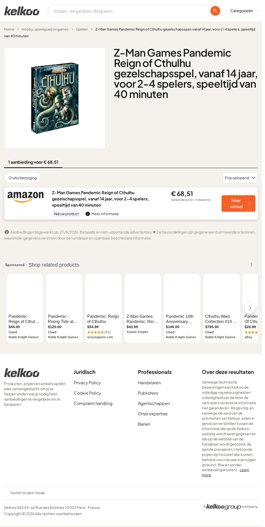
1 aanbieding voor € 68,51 (33, 162)
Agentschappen (154, 403)
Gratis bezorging (23, 177)
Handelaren (149, 382)
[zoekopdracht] (215, 11)
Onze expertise (153, 413)
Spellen (82, 29)
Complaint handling (93, 403)
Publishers (148, 393)
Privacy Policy (87, 382)
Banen (144, 424)
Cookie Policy (87, 393)
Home (9, 29)
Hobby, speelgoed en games (45, 29)
